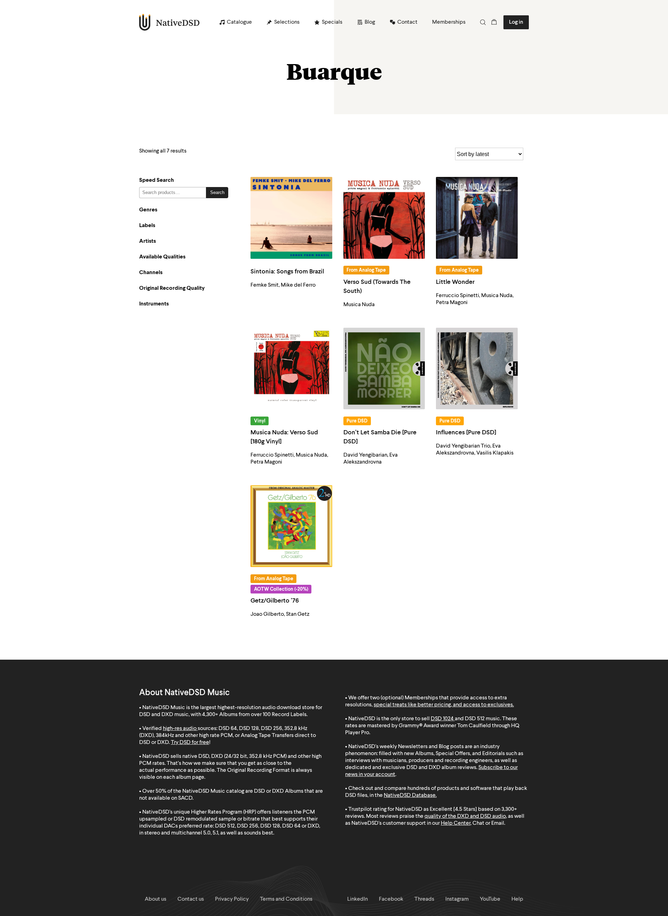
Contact (407, 22)
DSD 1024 (442, 719)
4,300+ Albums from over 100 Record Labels (254, 714)
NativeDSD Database (410, 795)
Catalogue (239, 22)
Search (217, 192)
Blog (370, 22)
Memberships (449, 22)
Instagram (457, 899)
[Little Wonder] (477, 218)
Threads (424, 899)
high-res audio (180, 728)
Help (517, 899)
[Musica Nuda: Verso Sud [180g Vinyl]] (291, 369)
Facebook (391, 899)
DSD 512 (475, 719)
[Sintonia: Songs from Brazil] (291, 218)
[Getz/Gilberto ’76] (291, 526)
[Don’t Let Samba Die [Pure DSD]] (384, 369)
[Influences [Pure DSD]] (477, 369)
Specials (332, 22)
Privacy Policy (232, 899)
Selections (287, 22)
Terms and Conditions (286, 899)
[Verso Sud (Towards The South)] (384, 218)
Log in (516, 22)
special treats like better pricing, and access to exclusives (443, 705)
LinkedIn (357, 899)
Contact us (190, 899)
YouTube (490, 899)
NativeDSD (169, 22)
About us (155, 899)
